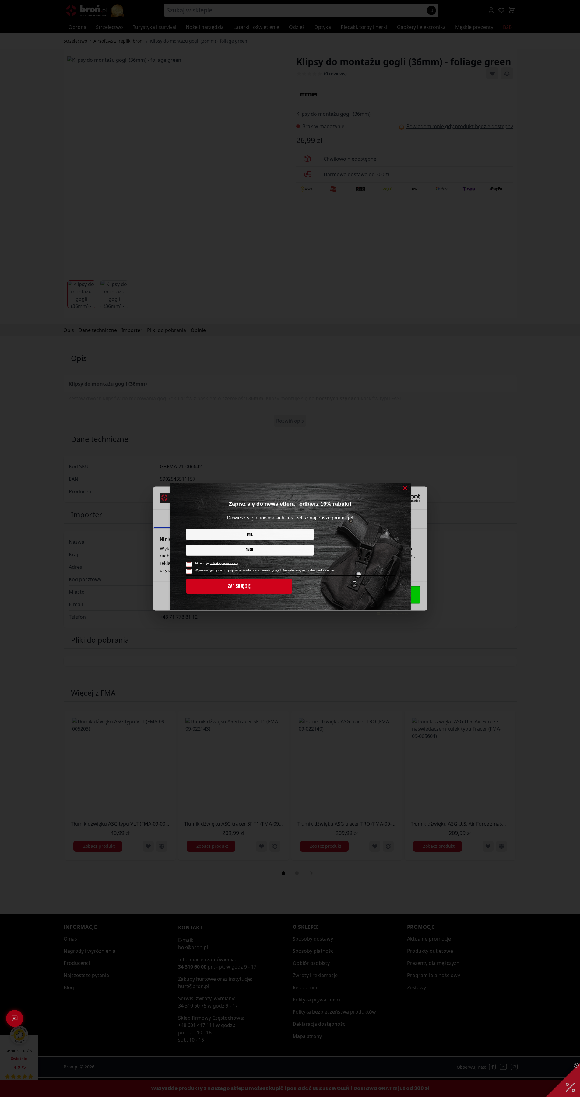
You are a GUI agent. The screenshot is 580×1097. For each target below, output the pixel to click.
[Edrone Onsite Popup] (290, 548)
